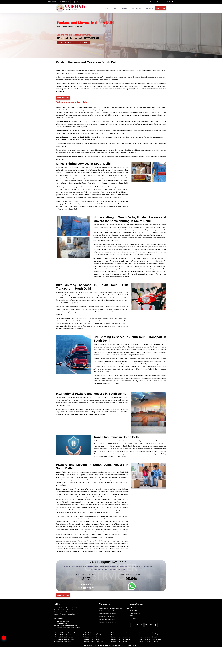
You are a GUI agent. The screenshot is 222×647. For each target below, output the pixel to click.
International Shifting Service (107, 619)
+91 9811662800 (51, 2)
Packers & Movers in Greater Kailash (65, 633)
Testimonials (134, 619)
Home (107, 8)
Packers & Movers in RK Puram (64, 639)
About (115, 8)
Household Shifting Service (107, 608)
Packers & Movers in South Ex (63, 635)
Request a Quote (63, 98)
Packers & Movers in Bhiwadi (148, 637)
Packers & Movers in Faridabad (120, 639)
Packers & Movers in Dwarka (91, 637)
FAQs (132, 616)
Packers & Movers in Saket (119, 641)
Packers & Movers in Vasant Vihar (92, 641)
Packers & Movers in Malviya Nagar (150, 639)
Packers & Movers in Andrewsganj (149, 641)
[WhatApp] (6, 639)
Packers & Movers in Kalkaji (147, 633)
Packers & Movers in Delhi (62, 641)
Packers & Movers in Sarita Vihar (92, 635)
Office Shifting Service (122, 608)
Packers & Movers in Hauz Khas (120, 637)
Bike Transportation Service (107, 614)
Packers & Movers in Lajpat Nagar (93, 633)
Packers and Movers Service (107, 622)
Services (124, 8)
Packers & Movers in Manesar (120, 635)
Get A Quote (160, 8)
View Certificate (66, 42)
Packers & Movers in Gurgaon (91, 639)
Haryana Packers (68, 26)
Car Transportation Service (107, 611)
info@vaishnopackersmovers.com (81, 2)
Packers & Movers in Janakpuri (120, 633)
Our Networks (136, 8)
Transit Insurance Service (106, 616)
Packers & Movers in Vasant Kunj (149, 635)
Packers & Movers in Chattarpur (64, 637)
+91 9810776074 (64, 2)
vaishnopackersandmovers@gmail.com (68, 628)
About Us (133, 608)
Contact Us (149, 8)
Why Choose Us (135, 613)
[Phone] (6, 644)
